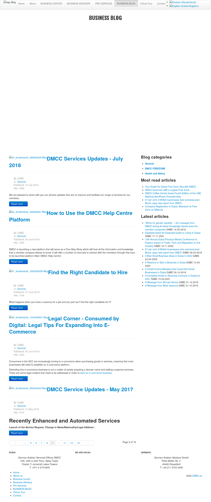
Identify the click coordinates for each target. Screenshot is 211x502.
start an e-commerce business (96, 372)
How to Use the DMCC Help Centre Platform (71, 216)
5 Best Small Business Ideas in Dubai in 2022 (168, 255)
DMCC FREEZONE (155, 168)
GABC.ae (197, 475)
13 (78, 442)
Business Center (21, 479)
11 (64, 442)
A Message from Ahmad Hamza (161, 282)
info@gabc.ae (193, 480)
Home (21, 3)
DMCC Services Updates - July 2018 (66, 162)
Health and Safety (155, 173)
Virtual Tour (146, 3)
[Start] (12, 442)
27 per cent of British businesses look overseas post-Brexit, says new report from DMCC (172, 251)
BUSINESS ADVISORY (78, 3)
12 (71, 442)
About (33, 3)
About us (17, 475)
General (21, 181)
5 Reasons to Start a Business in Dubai (165, 262)
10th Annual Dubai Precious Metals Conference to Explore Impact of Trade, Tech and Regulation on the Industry (172, 243)
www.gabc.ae (193, 484)
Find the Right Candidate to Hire (88, 272)
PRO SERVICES (103, 3)
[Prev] (19, 442)
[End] (91, 442)
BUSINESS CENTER (51, 3)
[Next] (85, 442)
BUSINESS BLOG (126, 3)
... (25, 442)
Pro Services (19, 485)
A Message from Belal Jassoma (161, 285)
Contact (161, 3)
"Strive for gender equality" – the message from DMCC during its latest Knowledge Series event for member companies (171, 226)
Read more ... (18, 204)
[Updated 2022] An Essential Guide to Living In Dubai (172, 232)
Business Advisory (22, 482)
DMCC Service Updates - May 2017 (90, 389)
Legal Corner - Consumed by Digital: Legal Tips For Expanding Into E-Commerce (64, 325)
